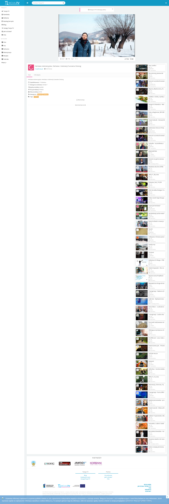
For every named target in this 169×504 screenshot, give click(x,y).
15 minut (151, 252)
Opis (29, 75)
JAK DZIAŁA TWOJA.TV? (144, 486)
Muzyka (5, 56)
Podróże (6, 59)
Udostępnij (37, 75)
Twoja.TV (6, 11)
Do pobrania (108, 475)
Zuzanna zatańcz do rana (156, 439)
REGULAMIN (147, 484)
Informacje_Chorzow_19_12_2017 (159, 384)
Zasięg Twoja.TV (8, 28)
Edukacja (46, 94)
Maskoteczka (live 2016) (156, 167)
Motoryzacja (7, 52)
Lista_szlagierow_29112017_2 (157, 112)
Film (4, 42)
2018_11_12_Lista (154, 377)
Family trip (152, 244)
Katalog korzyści (8, 21)
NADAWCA (148, 489)
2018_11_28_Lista (154, 174)
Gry (4, 45)
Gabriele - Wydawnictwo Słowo (158, 299)
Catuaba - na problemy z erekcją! (159, 143)
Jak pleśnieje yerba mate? (157, 213)
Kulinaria (6, 49)
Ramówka (6, 14)
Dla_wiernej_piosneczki (156, 73)
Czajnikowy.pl (39, 69)
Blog (4, 25)
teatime (36, 96)
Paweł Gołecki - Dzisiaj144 (157, 120)
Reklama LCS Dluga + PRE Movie (158, 260)
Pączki (151, 229)
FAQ (4, 35)
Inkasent (151, 361)
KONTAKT (148, 491)
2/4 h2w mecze (153, 353)
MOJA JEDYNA (153, 151)
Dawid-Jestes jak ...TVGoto (157, 346)
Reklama (6, 18)
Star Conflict (152, 65)
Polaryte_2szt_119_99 (155, 182)
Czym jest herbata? (154, 206)
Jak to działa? (7, 31)
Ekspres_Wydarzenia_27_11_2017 (159, 89)
